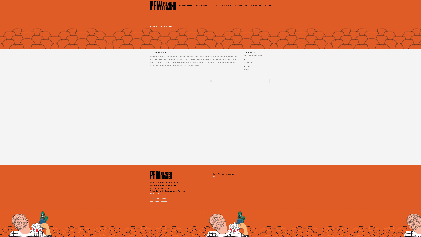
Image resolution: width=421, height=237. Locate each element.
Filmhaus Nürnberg (157, 194)
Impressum (161, 198)
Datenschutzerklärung (158, 201)
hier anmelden (218, 177)
